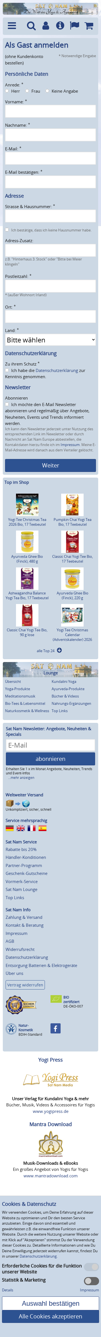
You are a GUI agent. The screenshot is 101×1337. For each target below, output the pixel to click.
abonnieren (50, 759)
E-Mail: (13, 148)
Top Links (60, 710)
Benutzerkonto (45, 26)
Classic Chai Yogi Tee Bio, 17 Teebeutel (72, 559)
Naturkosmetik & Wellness (27, 710)
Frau (35, 91)
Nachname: (17, 125)
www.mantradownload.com (51, 1175)
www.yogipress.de (50, 1111)
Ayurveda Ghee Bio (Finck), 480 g (27, 559)
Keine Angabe (65, 91)
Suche (31, 26)
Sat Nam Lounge (21, 889)
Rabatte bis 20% (21, 849)
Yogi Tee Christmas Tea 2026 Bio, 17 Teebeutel (27, 522)
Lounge (50, 673)
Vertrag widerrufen (25, 985)
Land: (12, 330)
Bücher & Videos (65, 696)
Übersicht (13, 681)
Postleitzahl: (18, 276)
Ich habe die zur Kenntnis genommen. (45, 373)
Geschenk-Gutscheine (26, 873)
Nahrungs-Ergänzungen (71, 703)
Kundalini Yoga (64, 681)
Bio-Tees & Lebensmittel (25, 703)
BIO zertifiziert (71, 999)
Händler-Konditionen (26, 857)
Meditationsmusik (20, 696)
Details (7, 1290)
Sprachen (74, 26)
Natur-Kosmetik (26, 1027)
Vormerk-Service (22, 881)
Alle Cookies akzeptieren (50, 1316)
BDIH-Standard (30, 1034)
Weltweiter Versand (24, 794)
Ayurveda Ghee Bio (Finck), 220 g (72, 595)
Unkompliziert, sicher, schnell (28, 809)
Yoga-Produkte (17, 688)
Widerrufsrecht (20, 949)
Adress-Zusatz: (19, 240)
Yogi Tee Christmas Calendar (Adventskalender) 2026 (72, 634)
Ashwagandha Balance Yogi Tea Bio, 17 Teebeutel (27, 595)
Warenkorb (89, 26)
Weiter (50, 465)
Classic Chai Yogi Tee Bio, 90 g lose (27, 632)
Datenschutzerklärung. (39, 1256)
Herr (15, 91)
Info (60, 26)
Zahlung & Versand (24, 917)
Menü (14, 26)
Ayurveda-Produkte (68, 688)
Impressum (70, 444)
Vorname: (16, 101)
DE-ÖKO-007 (73, 1006)
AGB (10, 941)
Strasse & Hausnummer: (30, 206)
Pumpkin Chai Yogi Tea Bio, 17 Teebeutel (72, 522)
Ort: (10, 307)
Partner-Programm (24, 865)
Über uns (14, 973)
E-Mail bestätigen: (23, 172)
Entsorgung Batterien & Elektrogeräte (41, 965)
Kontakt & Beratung (24, 925)
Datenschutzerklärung (57, 370)
